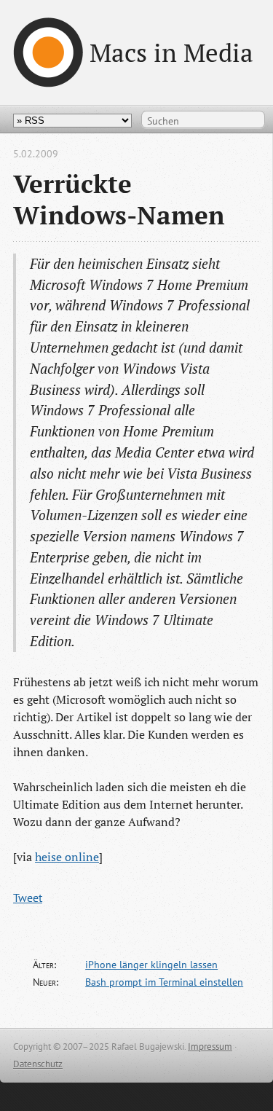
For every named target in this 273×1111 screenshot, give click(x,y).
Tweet (27, 897)
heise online (67, 857)
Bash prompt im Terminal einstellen (164, 982)
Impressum (210, 1046)
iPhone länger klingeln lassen (151, 964)
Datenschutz (38, 1064)
